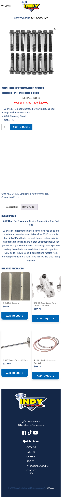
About (30, 461)
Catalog (31, 447)
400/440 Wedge (40, 193)
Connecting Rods (10, 197)
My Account (39, 18)
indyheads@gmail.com (32, 425)
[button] (55, 29)
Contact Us (31, 471)
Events (31, 452)
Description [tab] (12, 207)
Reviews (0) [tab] (28, 207)
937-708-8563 (22, 18)
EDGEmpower (50, 488)
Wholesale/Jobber (38, 466)
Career (31, 456)
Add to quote (21, 126)
